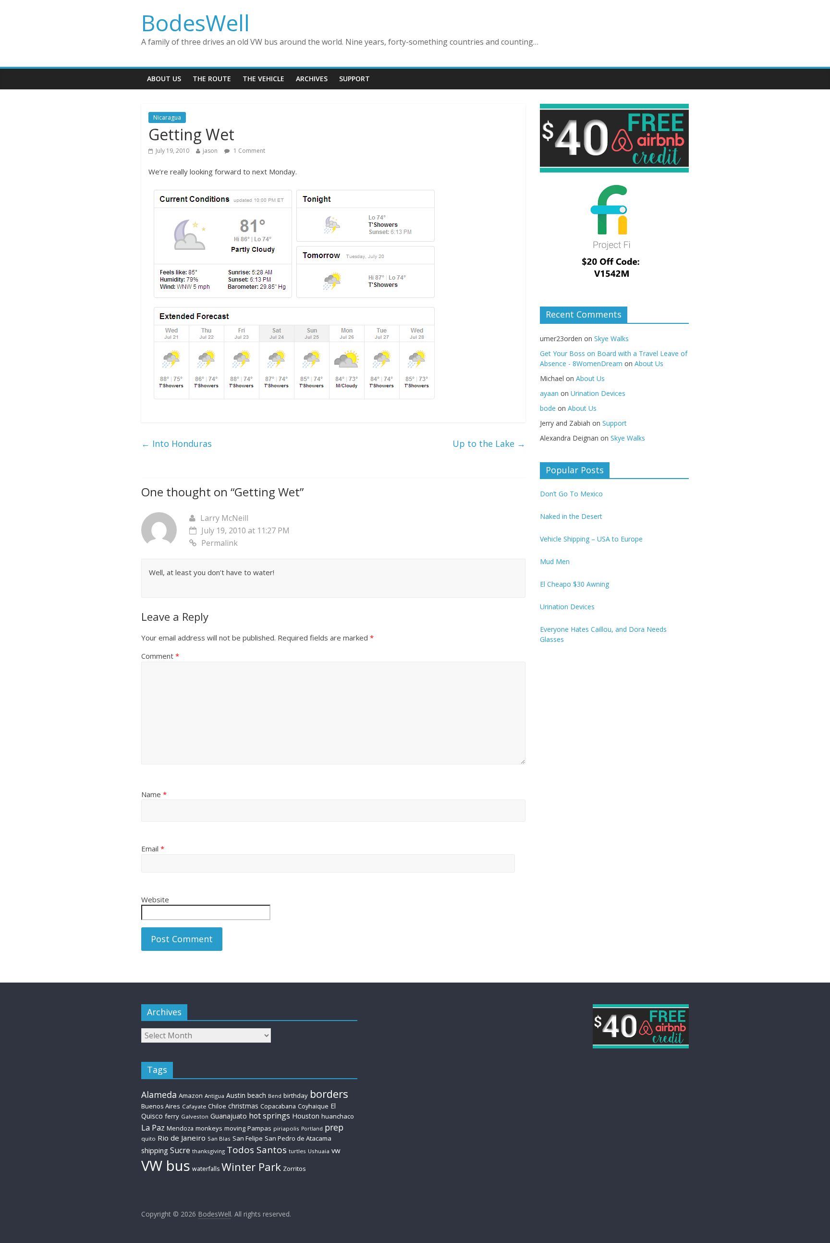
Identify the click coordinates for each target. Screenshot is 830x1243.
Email (152, 848)
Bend (274, 1096)
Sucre (180, 1150)
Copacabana (278, 1106)
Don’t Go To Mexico (571, 493)
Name (154, 794)
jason (210, 151)
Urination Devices (598, 393)
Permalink (219, 543)
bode (548, 408)
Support (354, 78)
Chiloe (217, 1106)
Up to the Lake (488, 443)
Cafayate (194, 1106)
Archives (312, 78)
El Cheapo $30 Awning (574, 584)
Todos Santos (257, 1150)
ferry (172, 1116)
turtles (297, 1151)
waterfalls (206, 1169)
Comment (160, 656)
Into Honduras (176, 443)
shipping (154, 1150)
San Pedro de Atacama (298, 1138)
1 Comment (248, 151)
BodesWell (195, 22)
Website (155, 899)
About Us (164, 78)
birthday (295, 1095)
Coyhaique (313, 1106)
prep (334, 1127)
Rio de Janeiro (182, 1138)
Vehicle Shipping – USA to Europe (591, 538)
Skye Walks (611, 338)
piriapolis (286, 1128)
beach (256, 1095)
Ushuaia (319, 1151)
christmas (243, 1105)
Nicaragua (167, 117)
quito (148, 1138)
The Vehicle (263, 78)
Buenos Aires (160, 1106)
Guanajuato (228, 1115)
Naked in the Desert (571, 516)
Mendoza (180, 1128)
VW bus (165, 1165)
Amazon (191, 1095)
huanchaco (337, 1116)
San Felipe (247, 1138)
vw (335, 1150)
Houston (305, 1115)
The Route (212, 78)
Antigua (214, 1095)
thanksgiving (208, 1151)
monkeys (208, 1128)
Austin (235, 1095)
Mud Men (555, 561)
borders (329, 1093)
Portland (312, 1128)
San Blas (219, 1138)
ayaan (549, 393)
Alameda (159, 1094)
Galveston (194, 1116)
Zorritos (294, 1168)
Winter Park (251, 1166)
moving (234, 1128)
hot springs (269, 1115)
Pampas (259, 1128)
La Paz (153, 1127)
